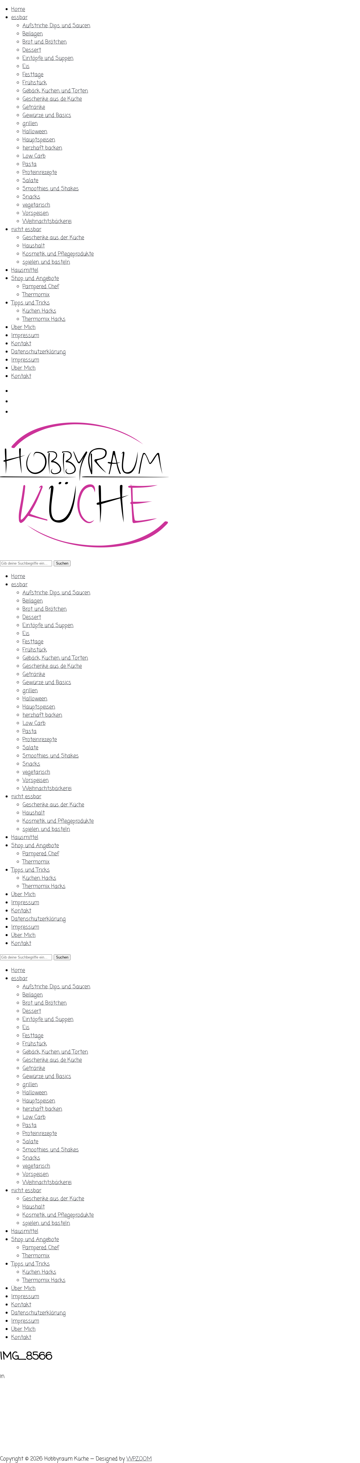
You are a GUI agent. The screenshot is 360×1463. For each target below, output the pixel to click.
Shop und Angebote (35, 278)
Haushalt (33, 246)
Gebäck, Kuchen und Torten (55, 91)
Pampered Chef (40, 287)
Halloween (34, 132)
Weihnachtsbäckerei (46, 221)
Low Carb (34, 156)
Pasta (29, 164)
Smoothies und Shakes (50, 189)
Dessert (31, 50)
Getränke (33, 107)
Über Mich (23, 327)
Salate (30, 181)
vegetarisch (36, 205)
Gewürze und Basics (46, 115)
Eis (26, 66)
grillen (30, 124)
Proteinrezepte (39, 172)
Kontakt (21, 344)
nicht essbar (26, 230)
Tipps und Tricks (30, 303)
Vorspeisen (35, 213)
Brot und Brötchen (44, 42)
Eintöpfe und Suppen (47, 58)
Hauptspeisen (38, 140)
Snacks (31, 197)
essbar (19, 17)
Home (18, 9)
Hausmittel (24, 270)
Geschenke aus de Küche (52, 99)
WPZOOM (139, 1459)
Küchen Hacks (39, 311)
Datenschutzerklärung (38, 352)
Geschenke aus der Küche (53, 238)
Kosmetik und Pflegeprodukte (58, 254)
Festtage (32, 75)
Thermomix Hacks (44, 319)
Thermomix (36, 295)
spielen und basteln (46, 262)
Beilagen (32, 34)
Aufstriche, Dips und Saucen (56, 26)
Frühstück (34, 83)
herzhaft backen (42, 148)
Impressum (25, 336)
